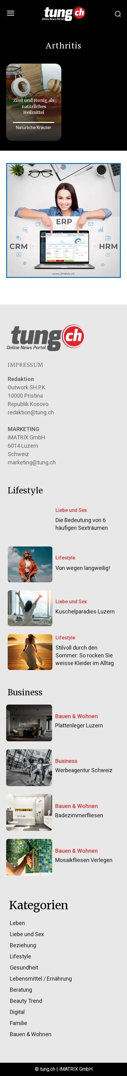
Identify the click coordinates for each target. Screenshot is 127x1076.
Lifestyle (65, 558)
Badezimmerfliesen (79, 815)
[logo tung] (63, 13)
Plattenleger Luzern (79, 725)
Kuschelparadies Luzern (85, 611)
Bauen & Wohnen (76, 716)
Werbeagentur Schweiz (84, 770)
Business (66, 761)
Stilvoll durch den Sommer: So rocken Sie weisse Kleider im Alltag (84, 655)
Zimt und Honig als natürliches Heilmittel (33, 106)
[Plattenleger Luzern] (29, 723)
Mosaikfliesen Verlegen (84, 860)
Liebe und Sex (71, 510)
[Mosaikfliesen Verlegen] (29, 857)
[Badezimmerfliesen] (29, 812)
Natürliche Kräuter (33, 127)
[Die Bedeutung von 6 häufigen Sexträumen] (30, 520)
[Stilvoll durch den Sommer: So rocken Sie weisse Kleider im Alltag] (30, 652)
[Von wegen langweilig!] (30, 564)
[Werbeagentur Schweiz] (29, 767)
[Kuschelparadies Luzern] (30, 608)
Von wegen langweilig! (82, 568)
